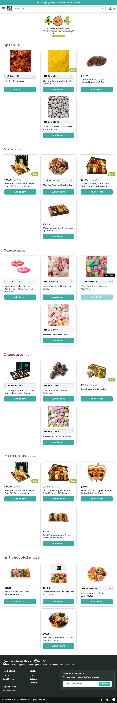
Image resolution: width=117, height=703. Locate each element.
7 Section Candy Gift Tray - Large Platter (94, 594)
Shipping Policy (9, 687)
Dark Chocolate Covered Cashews (55, 391)
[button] (3, 8)
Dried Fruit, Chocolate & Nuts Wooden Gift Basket (57, 536)
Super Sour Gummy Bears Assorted (93, 287)
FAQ (4, 683)
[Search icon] (103, 9)
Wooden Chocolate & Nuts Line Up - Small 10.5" (58, 229)
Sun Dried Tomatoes (14, 81)
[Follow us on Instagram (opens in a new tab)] (113, 700)
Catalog (33, 679)
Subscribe (104, 684)
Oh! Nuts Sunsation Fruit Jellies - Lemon (58, 82)
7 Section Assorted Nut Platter (57, 185)
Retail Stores (8, 679)
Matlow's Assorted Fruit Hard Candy (57, 287)
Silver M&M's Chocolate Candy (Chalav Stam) (57, 128)
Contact (33, 683)
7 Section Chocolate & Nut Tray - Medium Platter (58, 639)
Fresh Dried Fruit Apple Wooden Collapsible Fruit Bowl (96, 491)
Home (32, 675)
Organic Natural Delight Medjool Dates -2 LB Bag (93, 80)
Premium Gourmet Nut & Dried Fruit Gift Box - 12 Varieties (19, 185)
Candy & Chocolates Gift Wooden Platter (16, 593)
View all (18, 150)
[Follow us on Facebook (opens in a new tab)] (102, 700)
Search (5, 675)
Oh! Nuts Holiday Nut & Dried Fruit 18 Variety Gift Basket (95, 185)
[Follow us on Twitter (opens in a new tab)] (107, 700)
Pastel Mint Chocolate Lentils (57, 436)
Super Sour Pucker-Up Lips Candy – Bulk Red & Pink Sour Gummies (18, 289)
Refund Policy (8, 691)
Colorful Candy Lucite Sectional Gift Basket (58, 593)
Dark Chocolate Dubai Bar (93, 389)
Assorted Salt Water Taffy (55, 335)
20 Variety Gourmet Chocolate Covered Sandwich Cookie (19, 391)
